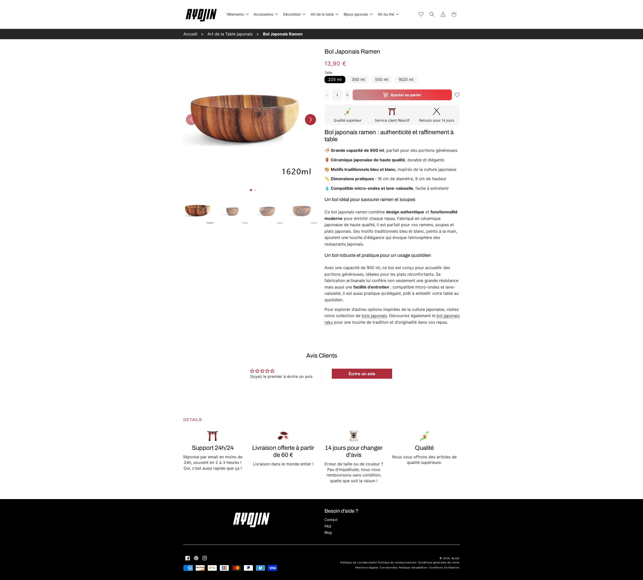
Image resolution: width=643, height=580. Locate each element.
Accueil (190, 33)
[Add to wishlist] (457, 95)
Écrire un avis (362, 373)
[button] (237, 14)
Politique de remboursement (397, 562)
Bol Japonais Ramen (283, 33)
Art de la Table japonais (230, 33)
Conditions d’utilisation (444, 567)
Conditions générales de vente (439, 562)
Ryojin (456, 558)
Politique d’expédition (413, 567)
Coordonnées (389, 567)
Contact (331, 519)
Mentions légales (366, 567)
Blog (328, 532)
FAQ (328, 526)
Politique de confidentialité (358, 562)
